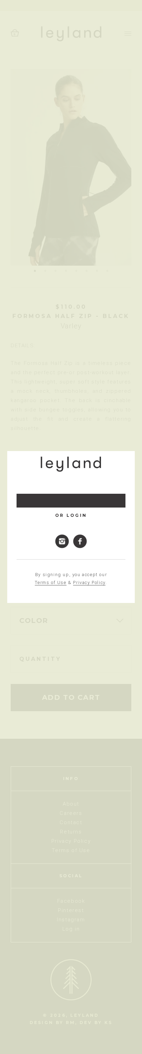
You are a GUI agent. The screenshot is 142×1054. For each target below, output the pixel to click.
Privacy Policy (89, 582)
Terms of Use (50, 582)
